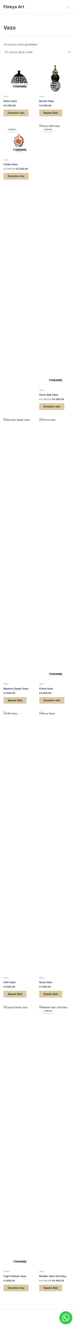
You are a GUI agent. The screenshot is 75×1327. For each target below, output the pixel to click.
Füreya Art (13, 6)
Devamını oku (16, 112)
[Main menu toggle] (68, 6)
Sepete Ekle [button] (50, 112)
